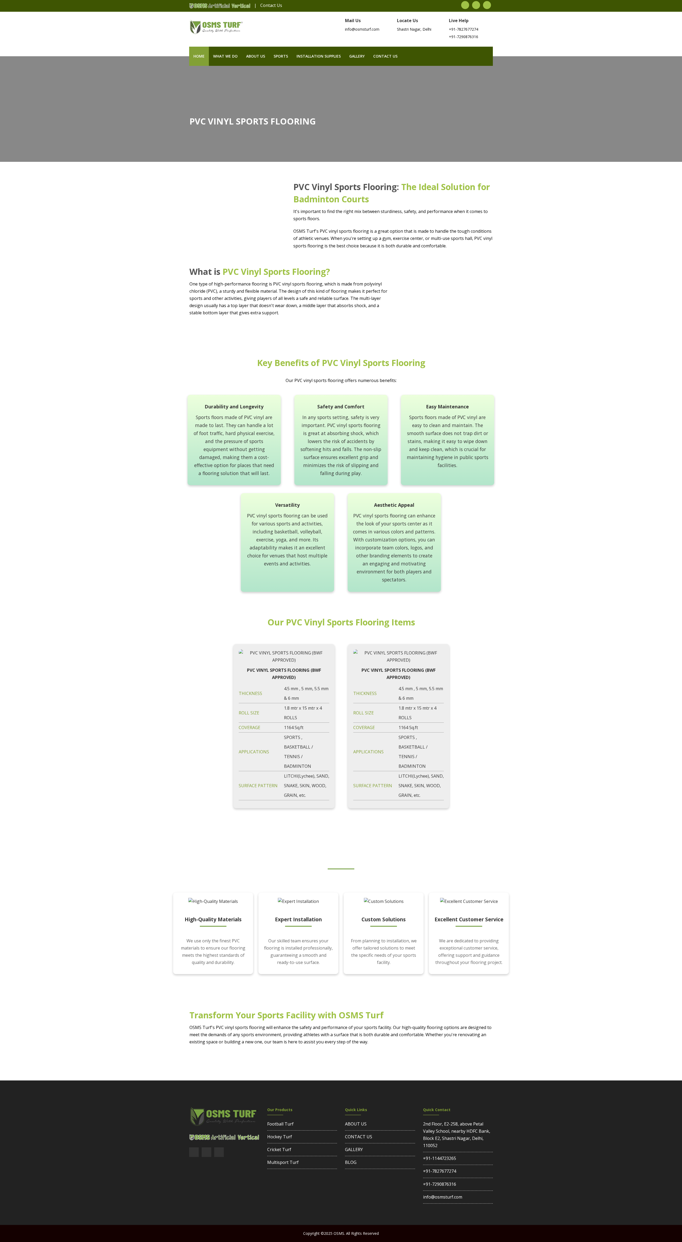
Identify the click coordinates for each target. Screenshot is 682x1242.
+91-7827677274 (463, 29)
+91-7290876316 (463, 36)
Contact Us (271, 5)
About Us (255, 56)
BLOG (350, 1162)
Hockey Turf (279, 1137)
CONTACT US (358, 1137)
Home (199, 56)
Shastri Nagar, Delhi (414, 29)
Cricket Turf (279, 1149)
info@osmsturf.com (442, 1197)
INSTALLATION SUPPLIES (319, 56)
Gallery (357, 56)
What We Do (225, 56)
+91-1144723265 (439, 1158)
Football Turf (280, 1124)
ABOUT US (356, 1124)
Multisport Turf (283, 1162)
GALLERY (354, 1149)
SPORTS (281, 56)
